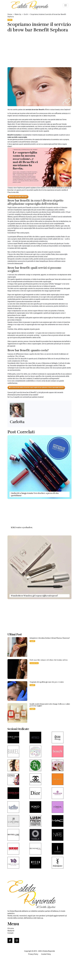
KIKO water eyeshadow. (22, 527)
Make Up (18, 14)
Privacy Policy (33, 954)
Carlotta (17, 421)
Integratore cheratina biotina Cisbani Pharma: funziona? (50, 638)
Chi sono (11, 928)
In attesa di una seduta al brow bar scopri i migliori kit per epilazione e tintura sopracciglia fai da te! (37, 387)
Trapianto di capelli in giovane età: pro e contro (47, 682)
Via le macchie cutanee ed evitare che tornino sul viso (49, 660)
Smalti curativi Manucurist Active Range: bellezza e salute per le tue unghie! (50, 705)
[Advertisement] (39, 49)
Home (10, 14)
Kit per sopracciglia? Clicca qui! (19, 196)
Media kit (11, 931)
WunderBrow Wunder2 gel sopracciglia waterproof (34, 596)
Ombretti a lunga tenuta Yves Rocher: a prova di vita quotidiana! (35, 494)
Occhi (26, 14)
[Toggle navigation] (65, 5)
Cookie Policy (46, 954)
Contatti (10, 933)
